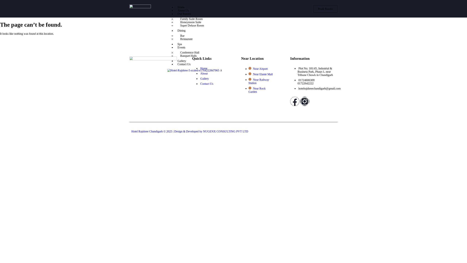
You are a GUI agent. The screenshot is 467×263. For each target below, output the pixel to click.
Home (181, 7)
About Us (183, 10)
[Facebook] (294, 101)
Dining (181, 30)
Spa (179, 44)
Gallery (181, 60)
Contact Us (183, 64)
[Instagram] (304, 101)
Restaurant (186, 39)
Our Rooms (184, 13)
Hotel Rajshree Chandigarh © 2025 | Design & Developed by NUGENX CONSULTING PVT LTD (189, 131)
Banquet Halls (188, 55)
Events (181, 47)
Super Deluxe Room (192, 25)
